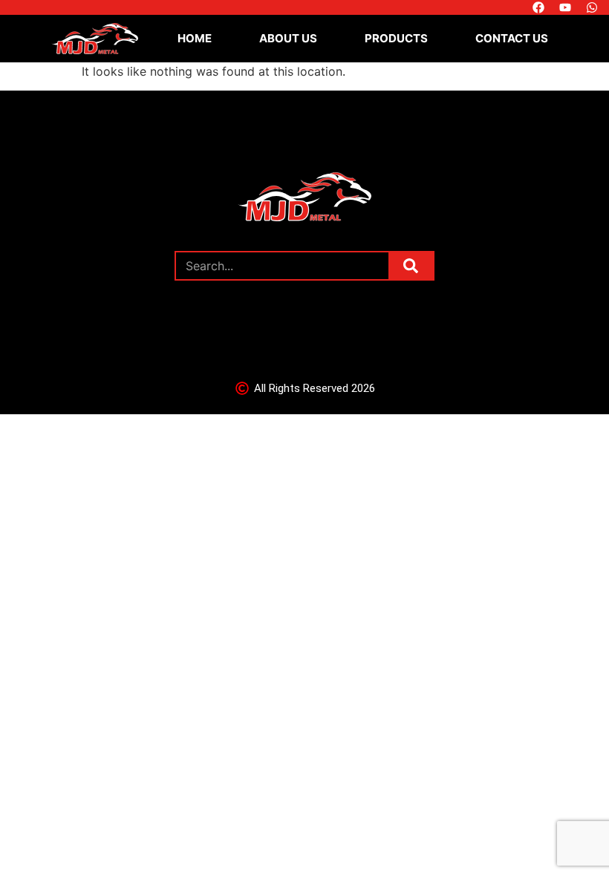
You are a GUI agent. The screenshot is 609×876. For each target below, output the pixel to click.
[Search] (410, 265)
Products (396, 38)
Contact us (511, 38)
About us (288, 38)
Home (195, 38)
